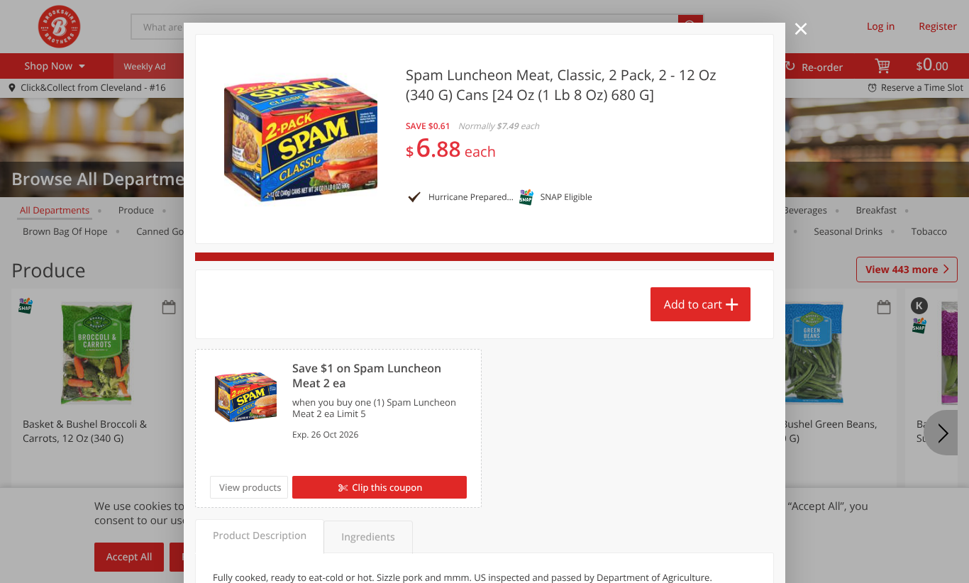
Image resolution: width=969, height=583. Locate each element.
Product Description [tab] (259, 536)
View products (250, 487)
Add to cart (693, 304)
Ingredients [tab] (367, 537)
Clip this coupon (387, 487)
